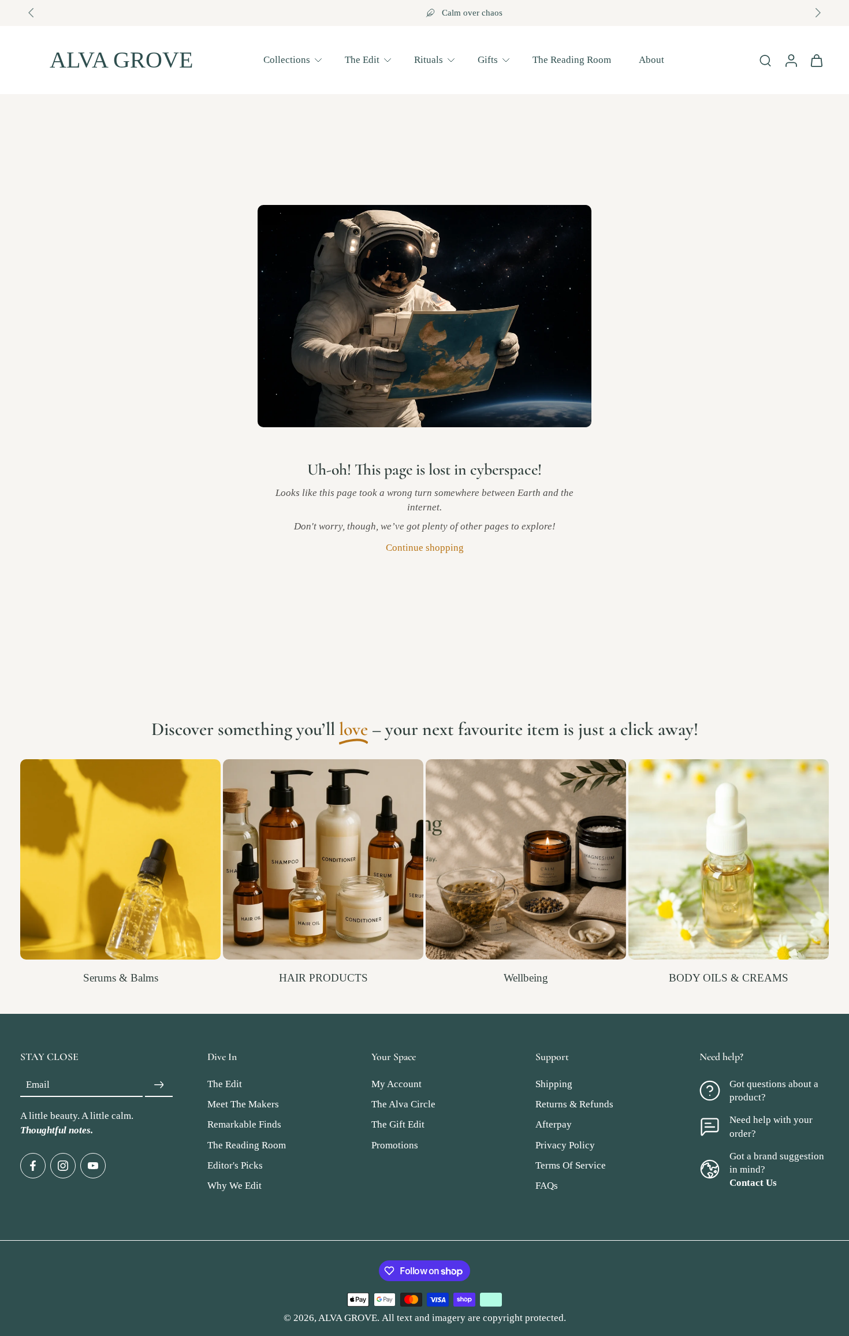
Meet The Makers (243, 1104)
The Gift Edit (398, 1124)
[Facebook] (33, 1165)
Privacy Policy (565, 1145)
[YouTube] (93, 1165)
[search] (765, 60)
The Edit (362, 59)
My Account (396, 1083)
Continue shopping (425, 547)
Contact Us (753, 1182)
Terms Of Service (570, 1165)
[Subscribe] (159, 1085)
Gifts (488, 59)
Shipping (553, 1083)
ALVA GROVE (347, 1317)
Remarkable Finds (244, 1124)
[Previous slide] (31, 12)
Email (38, 1085)
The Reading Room (572, 59)
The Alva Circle (403, 1104)
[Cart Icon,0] (816, 60)
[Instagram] (63, 1165)
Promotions (394, 1145)
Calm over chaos (432, 12)
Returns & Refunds (574, 1104)
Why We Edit (234, 1185)
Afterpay (553, 1124)
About (651, 59)
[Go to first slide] (817, 12)
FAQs (546, 1185)
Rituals (428, 59)
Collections (286, 59)
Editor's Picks (235, 1165)
